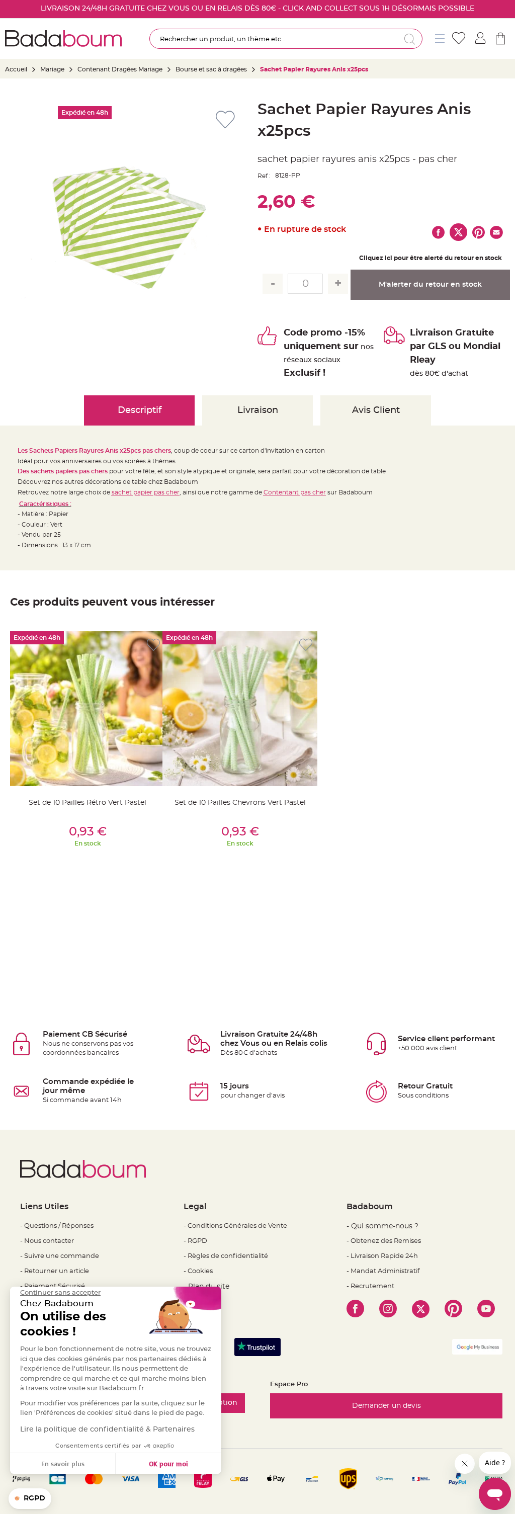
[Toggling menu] (440, 38)
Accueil (16, 69)
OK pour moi (168, 1463)
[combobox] (285, 39)
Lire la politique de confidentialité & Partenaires (107, 1429)
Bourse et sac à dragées (212, 69)
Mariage (52, 69)
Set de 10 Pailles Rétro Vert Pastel (87, 802)
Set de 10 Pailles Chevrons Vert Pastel (240, 802)
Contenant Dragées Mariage (119, 69)
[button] (30, 1498)
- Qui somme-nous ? (382, 1226)
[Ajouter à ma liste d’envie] (153, 645)
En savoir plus (62, 1463)
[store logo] (63, 38)
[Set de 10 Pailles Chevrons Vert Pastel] (239, 708)
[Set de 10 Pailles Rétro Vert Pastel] (87, 708)
